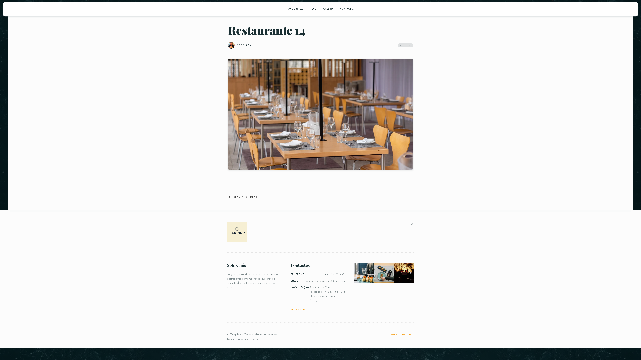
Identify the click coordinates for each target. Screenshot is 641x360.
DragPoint (255, 339)
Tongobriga (294, 9)
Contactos (347, 9)
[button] (358, 273)
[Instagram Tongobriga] (412, 224)
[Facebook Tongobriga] (407, 224)
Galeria (328, 9)
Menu (312, 9)
